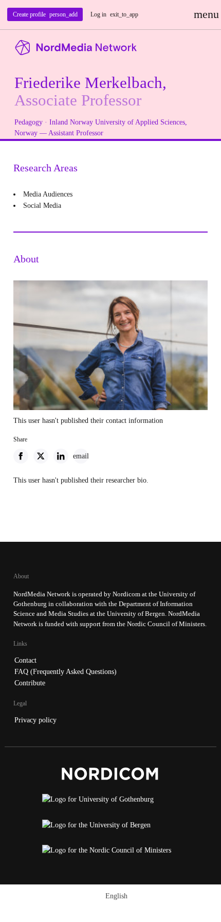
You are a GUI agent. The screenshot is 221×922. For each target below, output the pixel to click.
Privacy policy (35, 720)
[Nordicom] (110, 776)
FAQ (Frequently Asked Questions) (65, 671)
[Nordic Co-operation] (110, 853)
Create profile (45, 14)
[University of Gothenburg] (110, 802)
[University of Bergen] (110, 828)
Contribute (29, 683)
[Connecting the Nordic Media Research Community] (110, 47)
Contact (25, 660)
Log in (114, 14)
